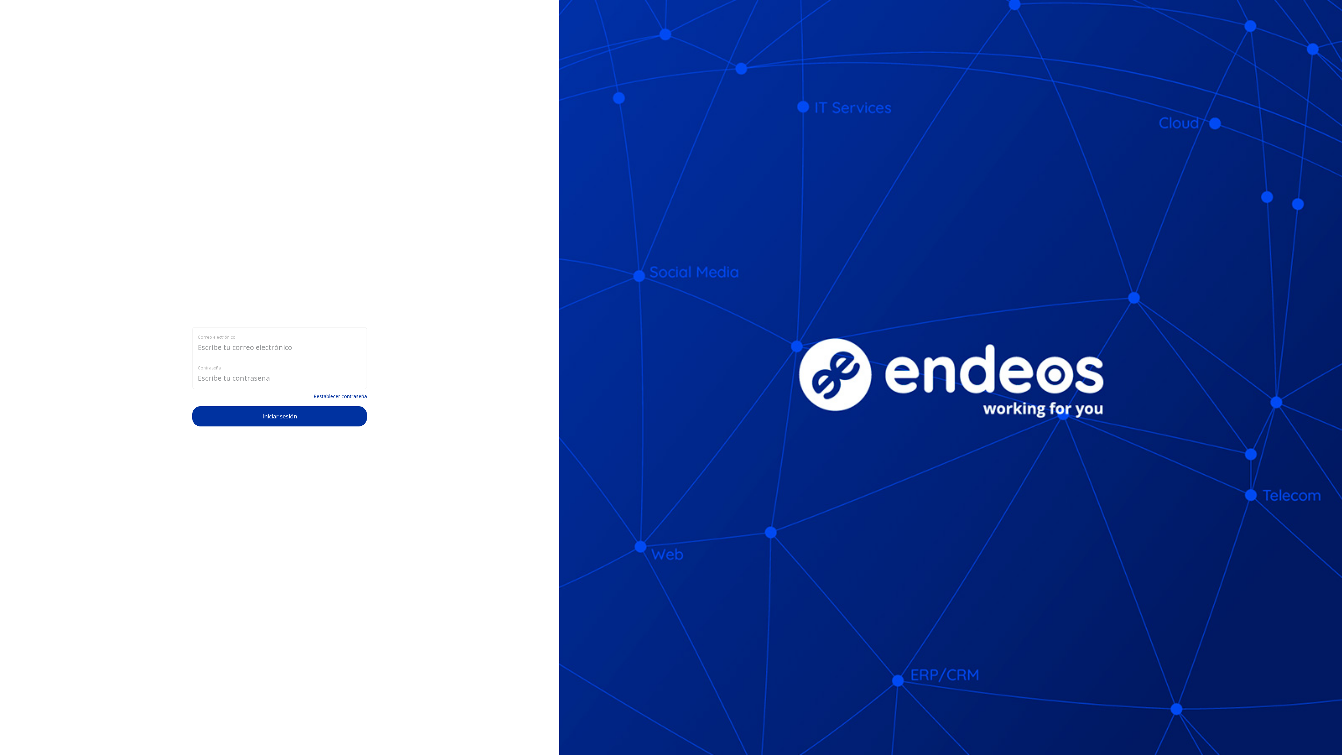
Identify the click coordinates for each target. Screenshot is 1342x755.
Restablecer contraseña (340, 396)
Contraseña (209, 368)
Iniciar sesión (279, 416)
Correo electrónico (217, 337)
